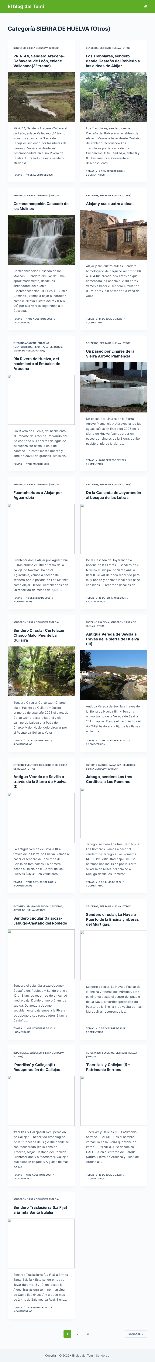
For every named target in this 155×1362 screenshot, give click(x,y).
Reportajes (41, 346)
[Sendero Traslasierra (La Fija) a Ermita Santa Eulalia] (41, 1244)
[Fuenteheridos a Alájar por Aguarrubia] (41, 529)
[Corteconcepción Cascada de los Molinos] (41, 240)
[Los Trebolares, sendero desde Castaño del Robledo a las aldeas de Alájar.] (113, 97)
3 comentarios (22, 601)
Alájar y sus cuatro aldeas (109, 203)
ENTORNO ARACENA (24, 343)
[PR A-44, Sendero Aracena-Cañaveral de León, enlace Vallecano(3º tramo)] (41, 97)
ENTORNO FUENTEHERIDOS (28, 765)
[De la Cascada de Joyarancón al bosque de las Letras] (113, 529)
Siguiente (134, 1333)
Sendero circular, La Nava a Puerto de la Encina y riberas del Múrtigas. (112, 919)
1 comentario (21, 322)
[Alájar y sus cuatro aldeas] (113, 235)
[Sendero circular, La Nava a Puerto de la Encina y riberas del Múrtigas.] (113, 956)
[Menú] (145, 6)
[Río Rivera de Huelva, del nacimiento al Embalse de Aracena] (41, 400)
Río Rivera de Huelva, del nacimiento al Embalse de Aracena (36, 364)
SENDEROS (19, 47)
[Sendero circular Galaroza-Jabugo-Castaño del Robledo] (41, 954)
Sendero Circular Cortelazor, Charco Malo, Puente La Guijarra (39, 635)
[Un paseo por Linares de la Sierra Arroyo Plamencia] (113, 387)
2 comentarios (95, 174)
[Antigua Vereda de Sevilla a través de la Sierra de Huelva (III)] (113, 675)
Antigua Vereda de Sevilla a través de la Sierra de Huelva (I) (40, 781)
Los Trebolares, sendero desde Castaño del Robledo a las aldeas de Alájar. (113, 61)
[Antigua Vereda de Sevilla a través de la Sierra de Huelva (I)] (41, 818)
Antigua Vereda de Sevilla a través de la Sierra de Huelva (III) (112, 639)
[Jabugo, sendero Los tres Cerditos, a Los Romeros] (113, 813)
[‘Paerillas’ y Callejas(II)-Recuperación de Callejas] (41, 1101)
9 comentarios (22, 1311)
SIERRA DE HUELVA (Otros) (43, 47)
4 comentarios (22, 744)
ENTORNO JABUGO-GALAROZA (103, 765)
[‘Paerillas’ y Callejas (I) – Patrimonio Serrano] (113, 1101)
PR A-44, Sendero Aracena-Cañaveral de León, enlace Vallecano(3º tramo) (39, 61)
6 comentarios (95, 601)
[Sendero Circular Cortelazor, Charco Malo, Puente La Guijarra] (41, 671)
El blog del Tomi (26, 6)
